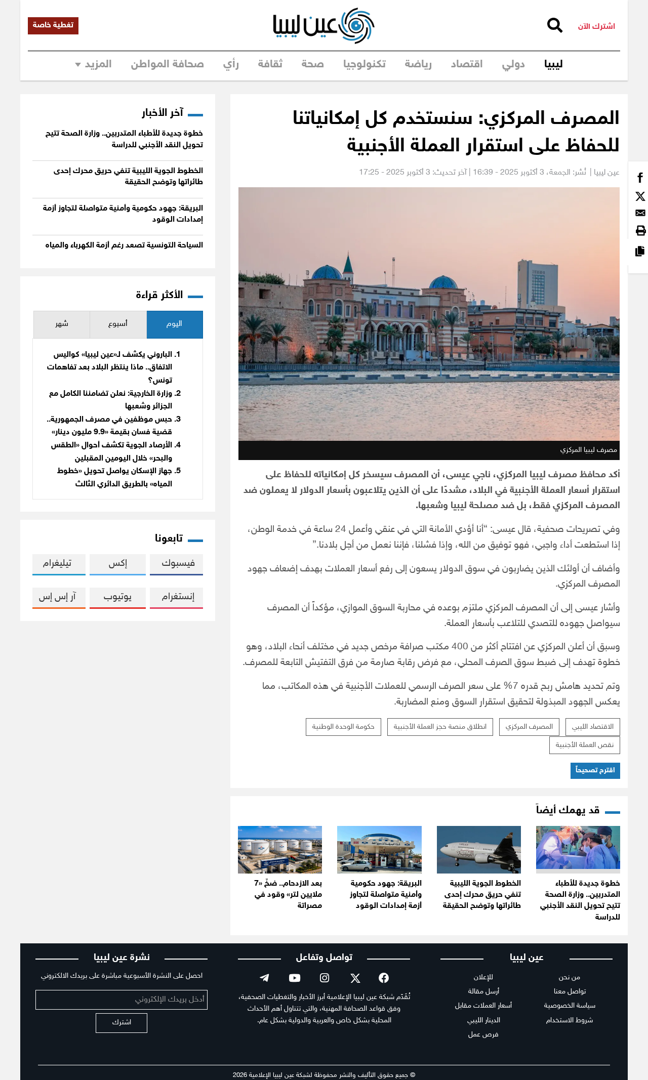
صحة (313, 64)
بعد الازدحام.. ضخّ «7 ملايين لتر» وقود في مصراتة (288, 895)
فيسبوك (178, 563)
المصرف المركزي (529, 727)
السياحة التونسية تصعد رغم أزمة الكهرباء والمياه (124, 246)
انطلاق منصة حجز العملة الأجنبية (440, 727)
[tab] (174, 325)
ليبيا (553, 64)
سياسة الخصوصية (569, 1006)
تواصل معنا (570, 991)
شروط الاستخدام (569, 1020)
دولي (513, 64)
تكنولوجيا (364, 64)
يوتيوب (118, 597)
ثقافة (270, 64)
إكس (118, 563)
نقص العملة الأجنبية (585, 745)
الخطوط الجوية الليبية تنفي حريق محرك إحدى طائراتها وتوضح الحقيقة (482, 895)
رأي (231, 64)
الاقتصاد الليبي (593, 727)
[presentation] (174, 325)
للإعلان (483, 977)
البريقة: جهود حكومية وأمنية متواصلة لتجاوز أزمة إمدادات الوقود (386, 895)
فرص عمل (483, 1034)
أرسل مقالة (483, 991)
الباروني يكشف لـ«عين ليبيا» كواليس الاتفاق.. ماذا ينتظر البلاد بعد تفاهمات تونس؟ (109, 368)
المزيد (98, 64)
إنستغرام (178, 597)
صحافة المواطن (167, 64)
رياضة (418, 64)
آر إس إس (57, 597)
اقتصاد (467, 64)
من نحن (569, 977)
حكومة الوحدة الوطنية (343, 727)
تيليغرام (57, 563)
